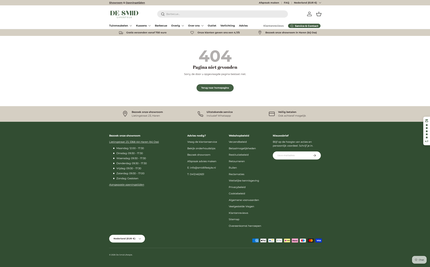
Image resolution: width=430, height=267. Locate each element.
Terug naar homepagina (215, 87)
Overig (175, 25)
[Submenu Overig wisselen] (183, 26)
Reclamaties (236, 174)
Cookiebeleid (237, 193)
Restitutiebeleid (239, 154)
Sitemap (234, 219)
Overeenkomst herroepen (245, 225)
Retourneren (237, 161)
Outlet (212, 25)
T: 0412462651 (195, 174)
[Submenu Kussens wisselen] (149, 26)
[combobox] (222, 14)
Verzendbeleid (238, 141)
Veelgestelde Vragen (241, 206)
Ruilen (233, 167)
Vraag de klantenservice (202, 141)
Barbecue (161, 25)
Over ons (194, 25)
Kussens (141, 25)
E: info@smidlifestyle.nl (201, 167)
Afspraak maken (269, 2)
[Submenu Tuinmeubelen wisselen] (131, 26)
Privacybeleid (237, 187)
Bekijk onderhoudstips (201, 148)
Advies (243, 25)
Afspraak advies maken (201, 161)
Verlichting (227, 25)
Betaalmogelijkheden (242, 148)
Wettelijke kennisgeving (244, 180)
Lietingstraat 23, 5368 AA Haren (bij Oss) (134, 141)
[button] (318, 14)
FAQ (286, 2)
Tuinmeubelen (118, 25)
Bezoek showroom (198, 154)
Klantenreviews (273, 25)
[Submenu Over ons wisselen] (202, 26)
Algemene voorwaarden (244, 200)
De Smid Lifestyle (124, 255)
